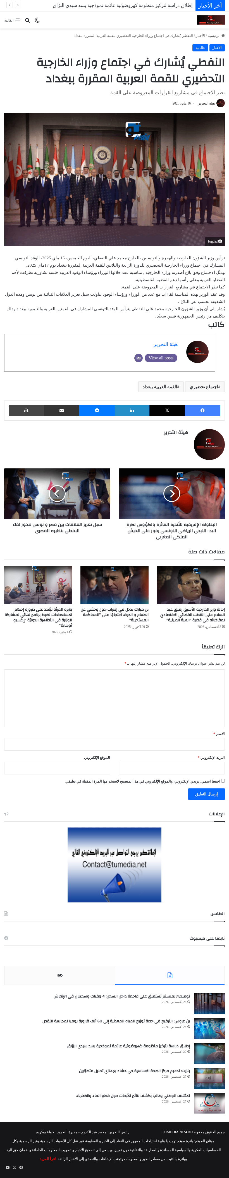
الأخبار (200, 36)
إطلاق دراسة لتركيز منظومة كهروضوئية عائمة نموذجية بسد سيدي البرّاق (128, 1046)
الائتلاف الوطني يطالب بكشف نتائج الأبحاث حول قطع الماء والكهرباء (133, 1095)
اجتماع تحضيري (204, 386)
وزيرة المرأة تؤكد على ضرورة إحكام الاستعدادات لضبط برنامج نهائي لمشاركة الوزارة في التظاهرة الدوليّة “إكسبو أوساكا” (38, 617)
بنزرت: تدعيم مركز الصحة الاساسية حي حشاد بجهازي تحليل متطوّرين (134, 1071)
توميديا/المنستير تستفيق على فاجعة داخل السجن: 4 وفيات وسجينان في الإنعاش (122, 996)
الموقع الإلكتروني (97, 757)
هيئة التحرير (206, 103)
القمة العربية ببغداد (160, 386)
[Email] (138, 358)
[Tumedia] (211, 20)
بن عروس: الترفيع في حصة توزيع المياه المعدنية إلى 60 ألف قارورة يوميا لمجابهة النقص (116, 1021)
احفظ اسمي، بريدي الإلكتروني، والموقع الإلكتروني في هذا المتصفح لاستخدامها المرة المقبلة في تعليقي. (142, 781)
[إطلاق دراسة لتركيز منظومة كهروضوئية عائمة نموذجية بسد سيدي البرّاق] (209, 1053)
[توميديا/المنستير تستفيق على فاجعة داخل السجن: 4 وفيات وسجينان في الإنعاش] (209, 1003)
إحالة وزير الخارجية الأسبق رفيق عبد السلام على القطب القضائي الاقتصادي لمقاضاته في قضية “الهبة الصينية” (192, 615)
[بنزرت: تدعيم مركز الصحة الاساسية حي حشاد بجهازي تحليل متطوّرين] (209, 1078)
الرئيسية (214, 36)
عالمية (200, 48)
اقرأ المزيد (48, 1159)
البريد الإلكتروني (211, 757)
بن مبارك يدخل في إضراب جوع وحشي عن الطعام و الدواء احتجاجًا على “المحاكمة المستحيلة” (115, 615)
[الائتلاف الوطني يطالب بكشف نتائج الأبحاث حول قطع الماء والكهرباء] (209, 1103)
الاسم (219, 734)
